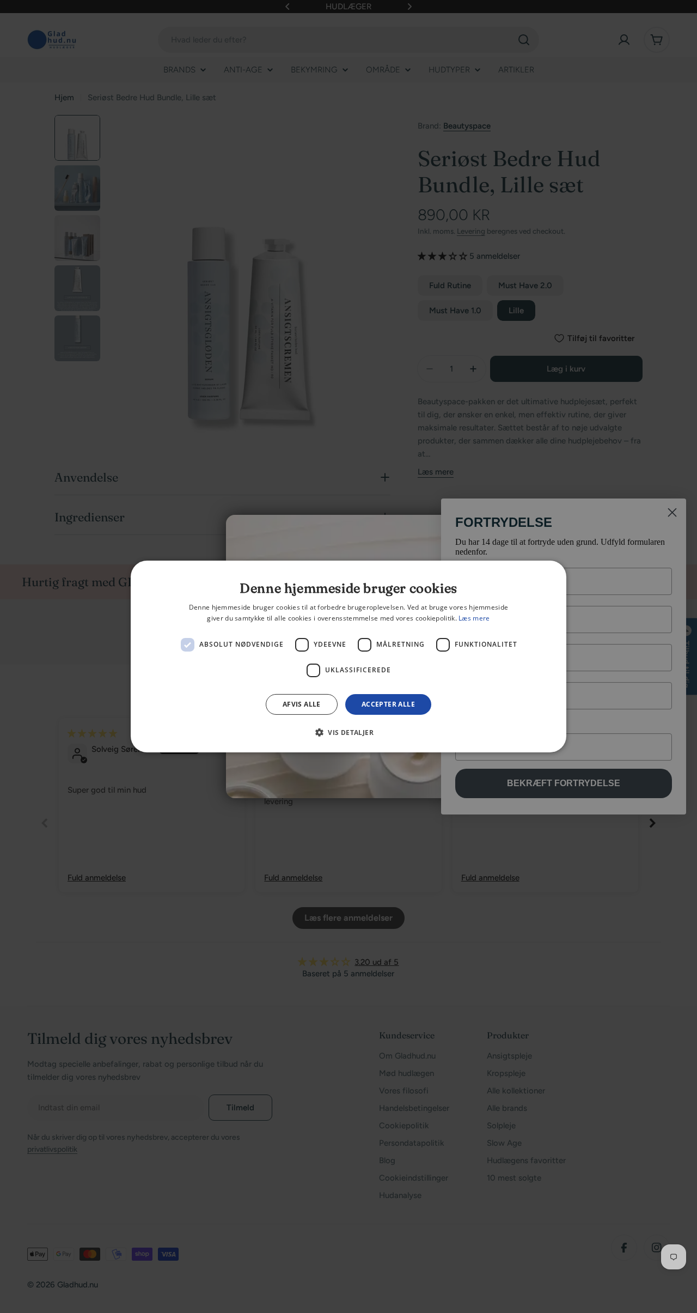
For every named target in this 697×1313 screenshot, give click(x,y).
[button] (348, 732)
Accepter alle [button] (388, 704)
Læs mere (474, 618)
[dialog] (348, 656)
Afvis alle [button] (302, 704)
